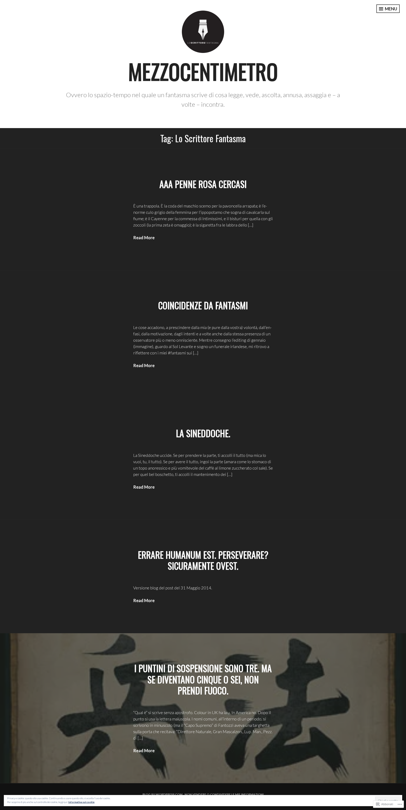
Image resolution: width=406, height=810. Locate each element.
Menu (390, 8)
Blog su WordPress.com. (163, 794)
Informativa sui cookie (81, 802)
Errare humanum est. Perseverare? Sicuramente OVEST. (203, 560)
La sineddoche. (203, 433)
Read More (144, 237)
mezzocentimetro (203, 71)
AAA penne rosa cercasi (203, 184)
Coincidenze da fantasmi (203, 305)
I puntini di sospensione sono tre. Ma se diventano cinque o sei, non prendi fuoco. (203, 679)
